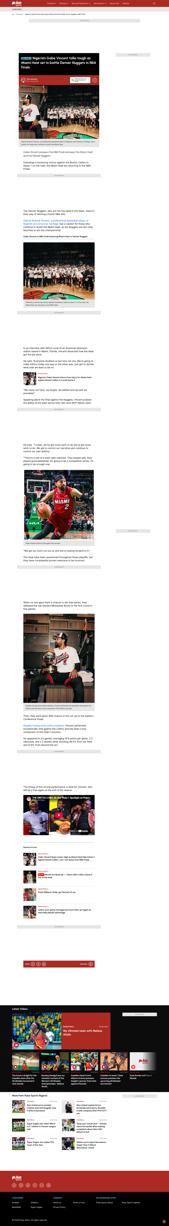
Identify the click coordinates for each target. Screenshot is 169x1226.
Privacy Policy (59, 1207)
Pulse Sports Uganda (131, 1202)
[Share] (94, 80)
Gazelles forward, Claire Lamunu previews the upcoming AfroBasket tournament (111, 1079)
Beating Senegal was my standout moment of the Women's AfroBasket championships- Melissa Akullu (53, 1081)
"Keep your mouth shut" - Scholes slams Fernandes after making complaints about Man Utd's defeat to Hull (91, 1127)
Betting (63, 3)
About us (57, 1202)
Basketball (19, 14)
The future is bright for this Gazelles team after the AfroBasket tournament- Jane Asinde (24, 1079)
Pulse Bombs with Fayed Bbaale (141, 1076)
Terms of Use (78, 1202)
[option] (25, 1071)
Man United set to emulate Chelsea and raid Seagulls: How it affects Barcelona (41, 1108)
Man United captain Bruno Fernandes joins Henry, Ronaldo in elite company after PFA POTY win (91, 1109)
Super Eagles (36, 1207)
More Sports (99, 3)
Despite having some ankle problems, (44, 725)
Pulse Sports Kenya (104, 1202)
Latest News (16, 9)
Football (50, 3)
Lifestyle (125, 3)
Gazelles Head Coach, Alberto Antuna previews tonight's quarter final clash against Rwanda (83, 1079)
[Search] (154, 3)
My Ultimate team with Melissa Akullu (82, 1032)
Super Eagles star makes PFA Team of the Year (40, 1143)
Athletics (34, 1202)
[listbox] (84, 1070)
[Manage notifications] (164, 1221)
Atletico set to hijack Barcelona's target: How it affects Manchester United (91, 1145)
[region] (84, 1070)
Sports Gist (114, 3)
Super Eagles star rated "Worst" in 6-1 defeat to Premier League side (41, 1126)
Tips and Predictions (80, 3)
